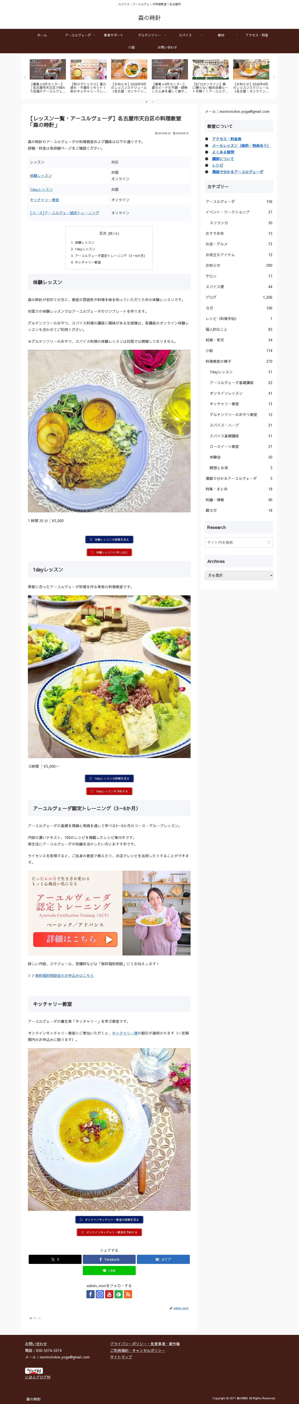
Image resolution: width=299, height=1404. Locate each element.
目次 (103, 233)
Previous (25, 77)
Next (274, 77)
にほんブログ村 (38, 1377)
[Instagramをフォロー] (100, 1294)
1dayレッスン (41, 189)
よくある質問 (223, 152)
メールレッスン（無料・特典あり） (241, 145)
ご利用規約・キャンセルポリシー (137, 1350)
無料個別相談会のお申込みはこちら (64, 975)
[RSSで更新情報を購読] (128, 1294)
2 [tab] (153, 102)
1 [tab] (146, 102)
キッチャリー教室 (44, 199)
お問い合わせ (36, 1343)
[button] (269, 542)
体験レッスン (41, 175)
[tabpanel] (48, 76)
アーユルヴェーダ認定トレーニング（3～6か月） (111, 255)
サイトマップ (121, 1356)
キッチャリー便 (125, 1033)
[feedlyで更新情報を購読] (119, 1294)
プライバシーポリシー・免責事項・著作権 (145, 1343)
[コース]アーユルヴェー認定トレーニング (64, 212)
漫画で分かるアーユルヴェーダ (237, 171)
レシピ (217, 165)
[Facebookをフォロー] (90, 1294)
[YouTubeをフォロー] (109, 1294)
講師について (223, 158)
